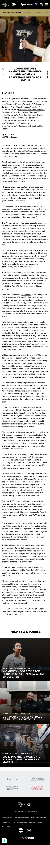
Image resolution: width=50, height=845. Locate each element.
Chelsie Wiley (20, 303)
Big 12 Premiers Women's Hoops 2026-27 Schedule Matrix (21, 760)
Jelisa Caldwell (16, 305)
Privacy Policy (7, 818)
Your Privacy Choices (19, 822)
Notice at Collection (36, 822)
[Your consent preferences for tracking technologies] (4, 840)
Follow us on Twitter (27, 120)
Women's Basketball (10, 668)
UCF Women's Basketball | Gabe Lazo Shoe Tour (23, 718)
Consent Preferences (21, 818)
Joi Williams (26, 294)
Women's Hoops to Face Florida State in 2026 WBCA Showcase (23, 674)
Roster (38, 13)
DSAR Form (6, 822)
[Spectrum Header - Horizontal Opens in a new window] (27, 4)
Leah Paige (31, 305)
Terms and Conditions (38, 818)
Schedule (29, 13)
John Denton (10, 134)
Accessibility (6, 827)
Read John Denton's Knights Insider (17, 101)
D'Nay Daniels (33, 303)
